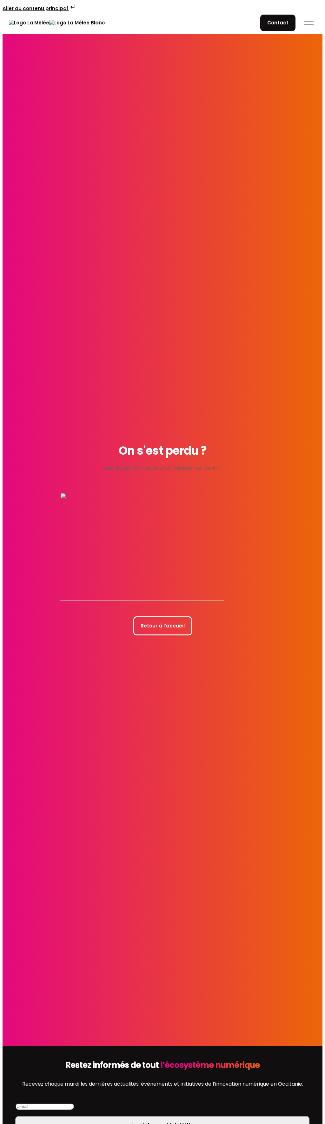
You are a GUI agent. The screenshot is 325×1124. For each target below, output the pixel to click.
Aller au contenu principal (36, 8)
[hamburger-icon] (309, 23)
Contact (278, 22)
